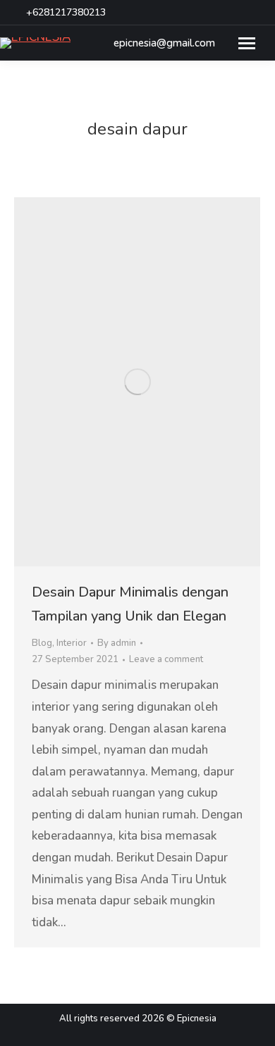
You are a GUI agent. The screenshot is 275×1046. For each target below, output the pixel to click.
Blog (42, 643)
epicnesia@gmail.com (164, 43)
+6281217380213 (66, 12)
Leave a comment (166, 659)
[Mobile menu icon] (246, 43)
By (116, 643)
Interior (71, 643)
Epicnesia (196, 1018)
